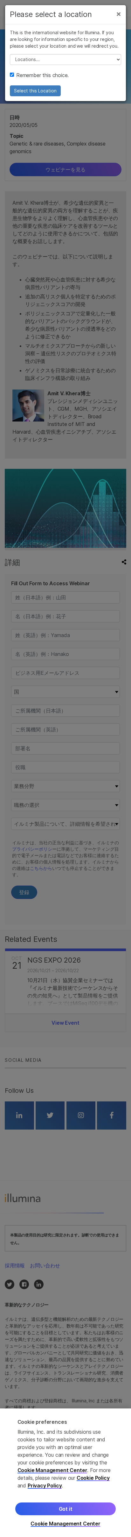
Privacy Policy (45, 1485)
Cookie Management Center (52, 1470)
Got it (65, 1509)
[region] (65, 1472)
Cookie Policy (93, 1478)
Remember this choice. (42, 75)
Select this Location (35, 90)
